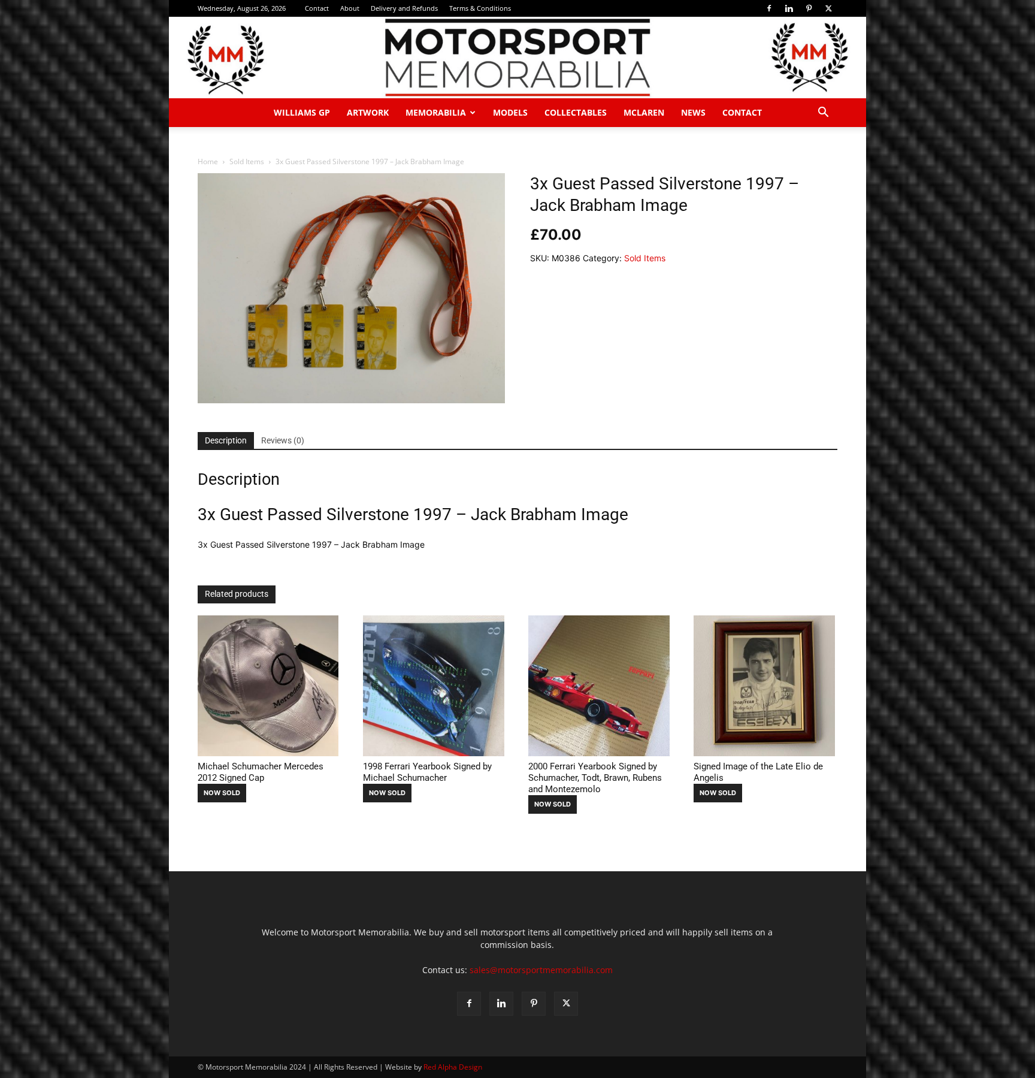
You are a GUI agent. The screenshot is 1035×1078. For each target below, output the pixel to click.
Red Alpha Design (452, 1067)
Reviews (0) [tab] (282, 440)
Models (510, 112)
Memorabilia (435, 112)
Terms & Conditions (480, 8)
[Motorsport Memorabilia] (517, 57)
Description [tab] (226, 440)
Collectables (575, 112)
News (693, 112)
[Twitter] (828, 8)
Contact (317, 8)
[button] (823, 113)
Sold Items (246, 161)
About (349, 8)
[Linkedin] (789, 8)
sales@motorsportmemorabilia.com (541, 970)
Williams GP (302, 112)
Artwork (368, 112)
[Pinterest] (809, 8)
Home (208, 161)
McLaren (644, 112)
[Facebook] (769, 8)
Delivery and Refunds (404, 8)
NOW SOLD (222, 793)
